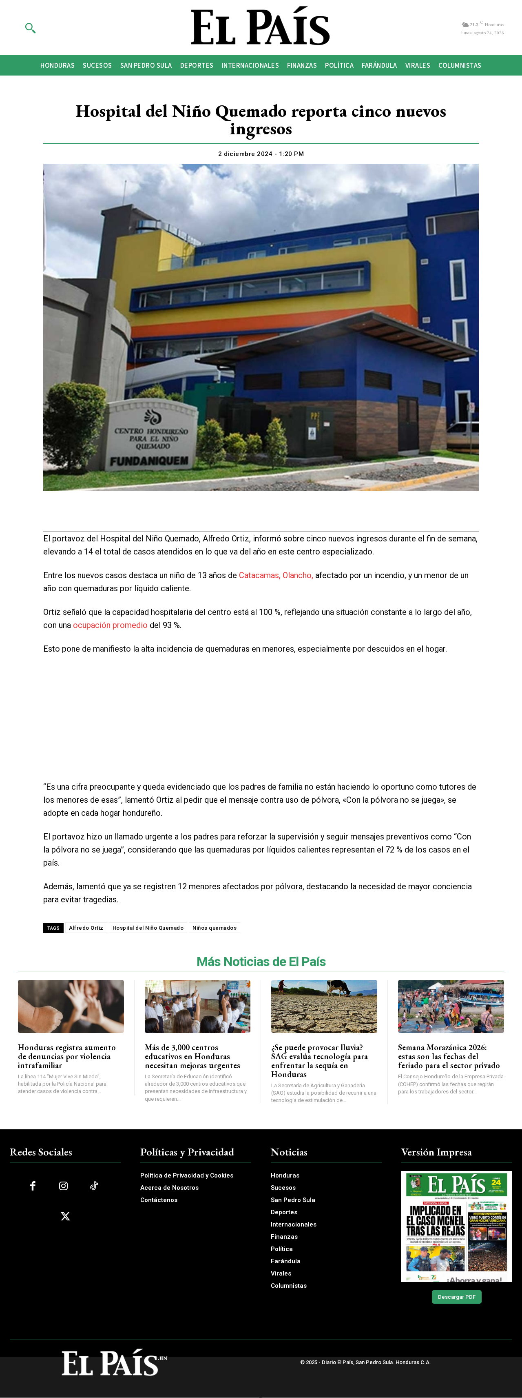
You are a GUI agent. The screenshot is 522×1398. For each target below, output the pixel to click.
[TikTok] (94, 1186)
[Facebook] (214, 516)
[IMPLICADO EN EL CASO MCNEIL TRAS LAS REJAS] (456, 1226)
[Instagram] (63, 1186)
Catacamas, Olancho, (276, 575)
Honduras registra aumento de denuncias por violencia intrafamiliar (67, 1056)
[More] (307, 516)
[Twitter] (232, 516)
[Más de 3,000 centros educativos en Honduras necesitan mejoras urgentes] (198, 1006)
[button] (30, 28)
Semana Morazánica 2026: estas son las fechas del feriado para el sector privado (449, 1056)
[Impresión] (270, 516)
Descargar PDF (457, 1297)
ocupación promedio (110, 625)
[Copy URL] (289, 516)
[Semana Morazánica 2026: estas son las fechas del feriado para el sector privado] (451, 1006)
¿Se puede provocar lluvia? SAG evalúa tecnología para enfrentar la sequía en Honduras (319, 1061)
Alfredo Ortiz (86, 928)
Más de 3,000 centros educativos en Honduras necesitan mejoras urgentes (192, 1056)
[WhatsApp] (251, 516)
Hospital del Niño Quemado (148, 928)
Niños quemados (214, 928)
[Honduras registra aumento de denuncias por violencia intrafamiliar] (71, 1006)
